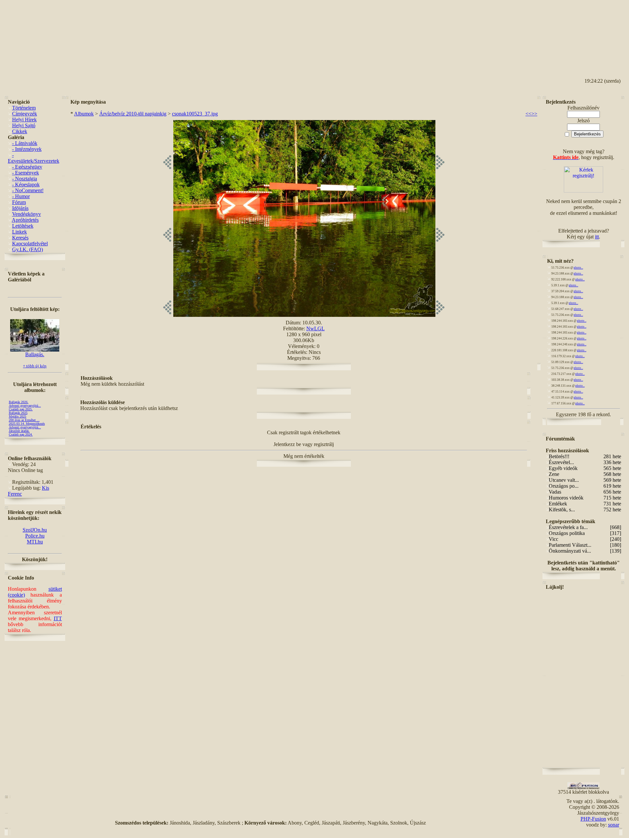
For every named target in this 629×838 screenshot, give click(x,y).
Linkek (19, 232)
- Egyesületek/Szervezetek (33, 158)
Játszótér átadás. (19, 431)
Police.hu (35, 536)
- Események (25, 172)
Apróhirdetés (25, 220)
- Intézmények (27, 149)
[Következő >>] (440, 315)
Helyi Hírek (24, 119)
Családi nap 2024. (21, 434)
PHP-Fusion (593, 819)
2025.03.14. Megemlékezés (27, 423)
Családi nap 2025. (21, 409)
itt (597, 236)
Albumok (84, 113)
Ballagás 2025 (18, 413)
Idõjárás (20, 208)
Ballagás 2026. (19, 402)
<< (528, 113)
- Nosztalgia (24, 178)
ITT (58, 618)
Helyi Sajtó (23, 125)
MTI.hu (35, 541)
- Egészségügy (27, 167)
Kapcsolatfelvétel (30, 243)
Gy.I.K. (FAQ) (27, 249)
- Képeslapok (26, 184)
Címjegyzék (24, 113)
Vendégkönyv (26, 214)
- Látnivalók (24, 143)
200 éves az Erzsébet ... (24, 420)
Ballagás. (34, 354)
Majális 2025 (17, 416)
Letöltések (22, 226)
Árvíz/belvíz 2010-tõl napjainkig (132, 113)
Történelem (24, 108)
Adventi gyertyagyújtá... (25, 405)
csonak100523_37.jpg (195, 113)
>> (534, 113)
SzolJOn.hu (35, 530)
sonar (613, 825)
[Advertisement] (594, 33)
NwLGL (315, 328)
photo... (578, 267)
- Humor (21, 196)
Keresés (20, 237)
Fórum (19, 202)
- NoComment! (28, 190)
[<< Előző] (167, 315)
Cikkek (19, 131)
